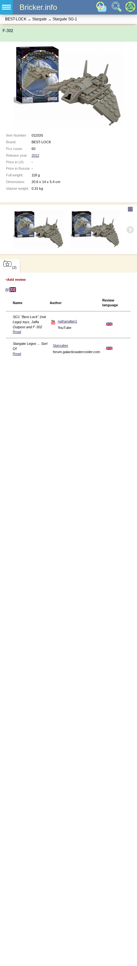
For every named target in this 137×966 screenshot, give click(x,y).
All (7, 289)
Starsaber (60, 345)
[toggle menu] (6, 7)
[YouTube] (53, 322)
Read (17, 332)
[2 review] (13, 291)
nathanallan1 (67, 321)
